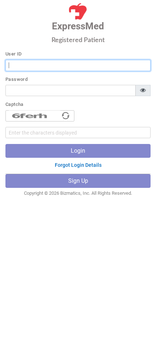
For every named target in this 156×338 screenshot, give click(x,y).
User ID (13, 54)
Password (16, 79)
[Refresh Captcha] (65, 115)
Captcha (14, 104)
